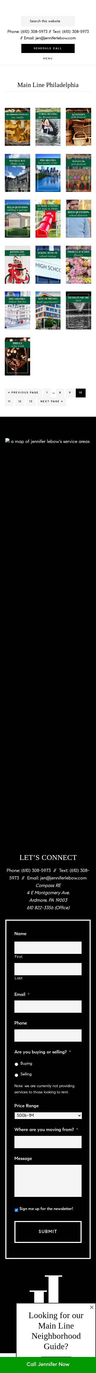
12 (21, 401)
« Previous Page (23, 394)
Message (23, 1158)
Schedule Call (48, 48)
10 (82, 392)
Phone (20, 1023)
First (18, 957)
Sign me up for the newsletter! (46, 1209)
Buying (26, 1064)
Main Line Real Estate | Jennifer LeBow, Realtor (48, 8)
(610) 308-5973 (34, 32)
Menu (48, 59)
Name (20, 934)
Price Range (26, 1106)
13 (32, 401)
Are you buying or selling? (42, 1052)
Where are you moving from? (46, 1130)
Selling (26, 1074)
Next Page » (51, 403)
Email (22, 994)
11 (11, 401)
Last (19, 978)
